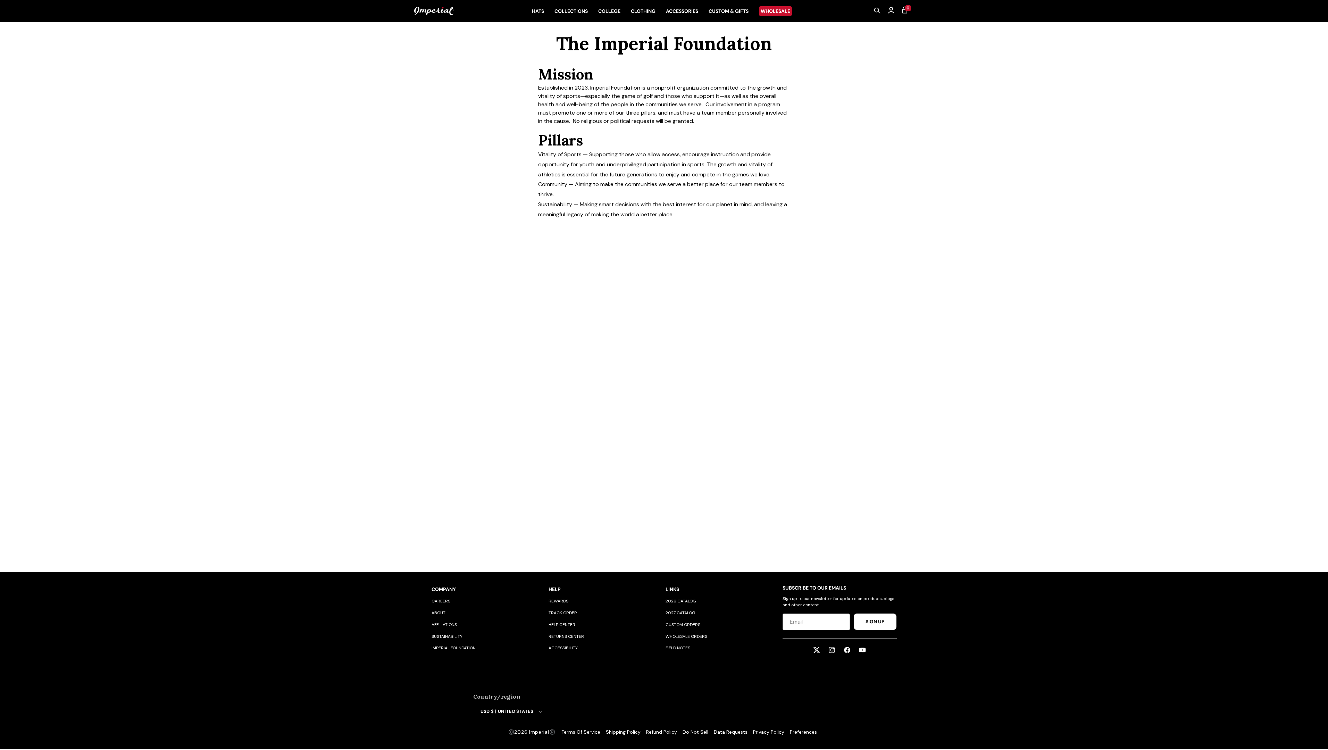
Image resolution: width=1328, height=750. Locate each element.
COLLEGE (609, 11)
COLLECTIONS (571, 11)
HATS (538, 11)
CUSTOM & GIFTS (729, 11)
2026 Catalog (681, 601)
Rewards (558, 601)
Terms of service (580, 732)
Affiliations (444, 624)
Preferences (803, 732)
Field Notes (678, 648)
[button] (877, 11)
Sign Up (875, 621)
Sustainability (447, 636)
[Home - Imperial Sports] (434, 11)
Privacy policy (768, 732)
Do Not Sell (695, 732)
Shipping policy (623, 732)
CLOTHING (643, 11)
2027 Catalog (680, 613)
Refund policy (661, 732)
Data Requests (730, 732)
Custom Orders (683, 624)
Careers (441, 601)
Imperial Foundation (454, 648)
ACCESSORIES (682, 11)
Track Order (563, 613)
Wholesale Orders (686, 636)
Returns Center (566, 636)
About (438, 613)
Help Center (562, 624)
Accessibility (563, 648)
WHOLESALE (775, 11)
